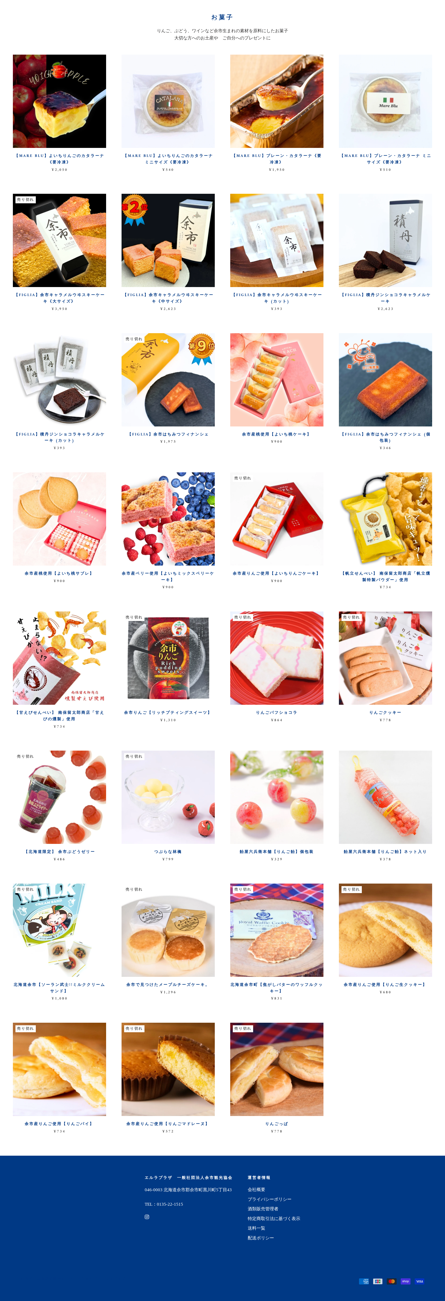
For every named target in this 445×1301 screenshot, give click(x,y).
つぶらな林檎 (168, 852)
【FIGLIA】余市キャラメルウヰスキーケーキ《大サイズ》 (59, 298)
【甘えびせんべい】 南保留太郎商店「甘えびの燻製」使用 (60, 716)
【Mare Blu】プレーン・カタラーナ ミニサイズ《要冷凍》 (386, 159)
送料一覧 (253, 21)
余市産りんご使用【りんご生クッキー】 (385, 984)
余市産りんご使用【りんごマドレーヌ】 (168, 1124)
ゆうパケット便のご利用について (198, 21)
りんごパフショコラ (277, 712)
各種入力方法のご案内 (296, 21)
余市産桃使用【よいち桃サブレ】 (59, 573)
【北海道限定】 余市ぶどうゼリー (59, 852)
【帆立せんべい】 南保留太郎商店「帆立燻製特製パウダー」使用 (386, 577)
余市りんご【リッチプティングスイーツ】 (168, 712)
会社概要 (256, 1189)
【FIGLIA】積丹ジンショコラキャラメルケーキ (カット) (59, 437)
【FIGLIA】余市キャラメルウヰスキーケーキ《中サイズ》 (168, 298)
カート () (420, 8)
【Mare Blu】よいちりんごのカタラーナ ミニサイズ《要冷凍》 (168, 159)
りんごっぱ (276, 1124)
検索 (396, 9)
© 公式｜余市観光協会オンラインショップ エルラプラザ (73, 1279)
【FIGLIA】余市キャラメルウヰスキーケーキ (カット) (277, 298)
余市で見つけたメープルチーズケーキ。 (168, 984)
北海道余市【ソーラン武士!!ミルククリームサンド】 (59, 988)
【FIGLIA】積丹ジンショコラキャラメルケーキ (385, 298)
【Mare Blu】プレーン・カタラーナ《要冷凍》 (277, 159)
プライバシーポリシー (270, 1199)
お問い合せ (342, 21)
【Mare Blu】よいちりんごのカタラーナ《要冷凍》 (59, 159)
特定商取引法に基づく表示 (274, 1218)
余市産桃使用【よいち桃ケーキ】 (277, 434)
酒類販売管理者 (263, 1208)
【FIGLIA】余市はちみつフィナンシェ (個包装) (385, 437)
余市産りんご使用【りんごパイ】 (59, 1124)
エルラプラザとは (134, 21)
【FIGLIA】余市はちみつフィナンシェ (168, 434)
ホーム (98, 21)
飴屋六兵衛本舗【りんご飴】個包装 (277, 852)
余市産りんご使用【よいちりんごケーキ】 (277, 573)
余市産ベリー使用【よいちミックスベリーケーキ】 (168, 577)
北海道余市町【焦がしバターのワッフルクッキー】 (276, 988)
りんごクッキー (385, 712)
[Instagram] (147, 1216)
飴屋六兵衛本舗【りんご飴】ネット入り (385, 852)
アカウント (375, 9)
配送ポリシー (261, 1238)
